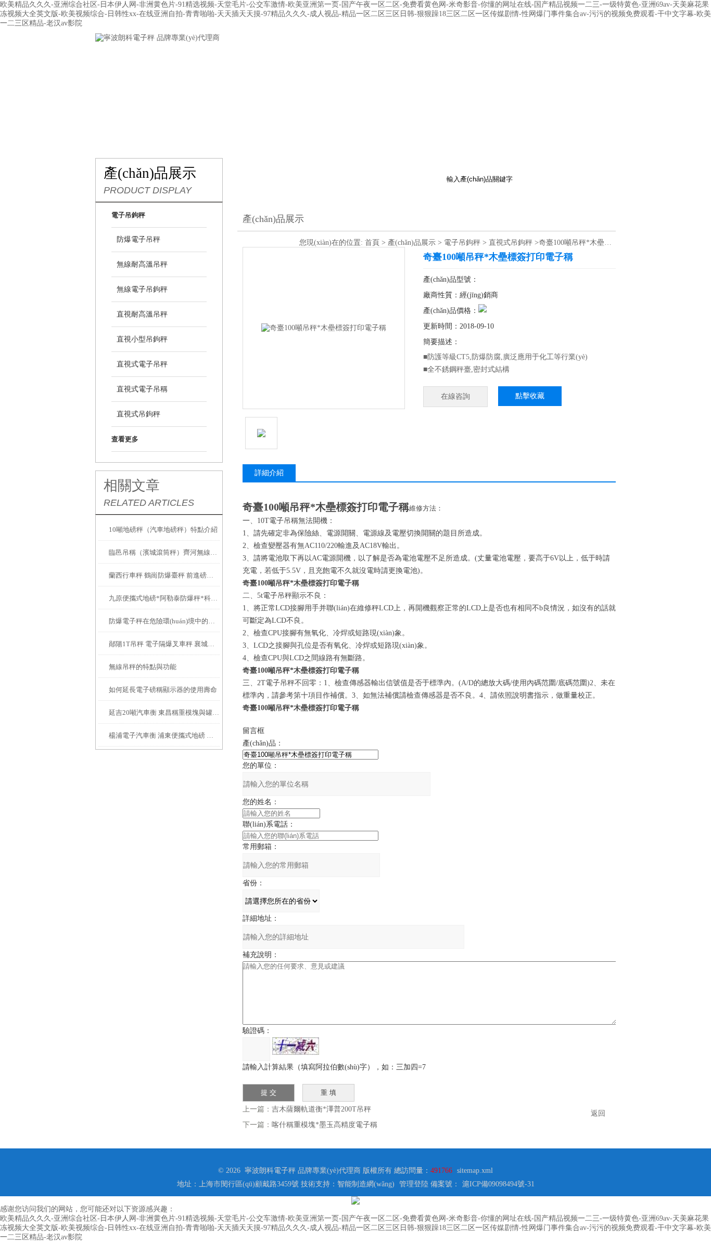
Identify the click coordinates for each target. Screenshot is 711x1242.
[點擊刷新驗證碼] (295, 1046)
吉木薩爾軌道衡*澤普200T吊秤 (321, 1109)
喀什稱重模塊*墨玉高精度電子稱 (324, 1125)
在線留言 (501, 58)
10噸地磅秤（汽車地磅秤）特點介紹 (163, 529)
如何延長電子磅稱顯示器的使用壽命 (163, 690)
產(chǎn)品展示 (251, 58)
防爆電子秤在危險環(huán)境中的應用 (164, 621)
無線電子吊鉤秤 (142, 289)
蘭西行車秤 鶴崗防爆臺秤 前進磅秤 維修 (164, 575)
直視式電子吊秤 (142, 364)
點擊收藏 (529, 396)
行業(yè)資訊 (314, 58)
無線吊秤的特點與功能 (142, 667)
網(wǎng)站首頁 (126, 58)
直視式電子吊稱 (142, 389)
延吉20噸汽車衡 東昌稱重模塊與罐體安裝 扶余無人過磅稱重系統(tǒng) (164, 712)
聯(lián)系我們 (564, 58)
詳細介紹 (269, 473)
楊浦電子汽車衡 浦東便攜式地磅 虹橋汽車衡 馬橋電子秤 (164, 735)
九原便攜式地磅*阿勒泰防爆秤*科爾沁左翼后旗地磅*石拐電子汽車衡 (164, 598)
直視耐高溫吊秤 (142, 314)
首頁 (372, 242)
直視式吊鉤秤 (138, 414)
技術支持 (376, 58)
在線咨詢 (455, 396)
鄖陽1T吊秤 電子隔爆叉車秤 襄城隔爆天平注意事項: (164, 644)
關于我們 (189, 58)
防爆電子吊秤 (138, 239)
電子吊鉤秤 (462, 242)
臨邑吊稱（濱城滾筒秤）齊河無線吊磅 (164, 552)
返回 (598, 1113)
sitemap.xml (475, 1170)
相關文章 (132, 485)
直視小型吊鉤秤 (142, 339)
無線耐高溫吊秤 (142, 264)
